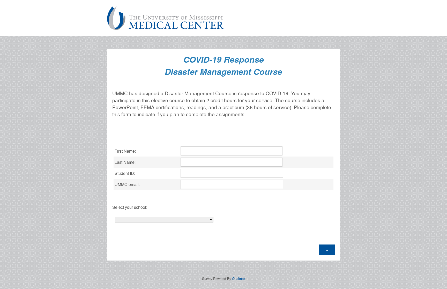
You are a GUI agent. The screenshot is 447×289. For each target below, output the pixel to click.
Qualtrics (238, 278)
